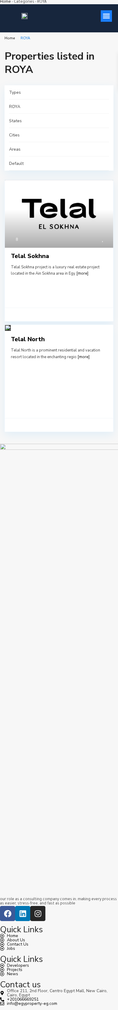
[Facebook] (7, 913)
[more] (82, 273)
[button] (106, 16)
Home (5, 2)
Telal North (28, 339)
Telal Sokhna (30, 256)
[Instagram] (37, 913)
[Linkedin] (22, 913)
